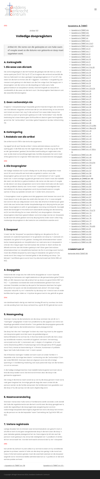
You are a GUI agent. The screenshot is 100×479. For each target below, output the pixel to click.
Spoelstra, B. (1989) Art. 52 (81, 160)
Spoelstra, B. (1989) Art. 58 (81, 173)
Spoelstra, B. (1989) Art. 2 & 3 (82, 43)
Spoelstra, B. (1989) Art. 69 (81, 202)
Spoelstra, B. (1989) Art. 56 (81, 168)
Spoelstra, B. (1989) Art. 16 (81, 75)
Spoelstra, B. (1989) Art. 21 (81, 86)
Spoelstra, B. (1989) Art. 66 (81, 194)
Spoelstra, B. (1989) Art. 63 (81, 186)
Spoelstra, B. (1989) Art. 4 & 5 (82, 46)
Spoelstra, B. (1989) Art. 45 (81, 144)
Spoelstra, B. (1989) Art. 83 (81, 234)
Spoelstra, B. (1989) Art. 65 (81, 192)
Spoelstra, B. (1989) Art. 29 (81, 104)
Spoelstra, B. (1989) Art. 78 (81, 224)
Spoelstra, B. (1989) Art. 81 (81, 229)
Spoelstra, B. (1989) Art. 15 (81, 73)
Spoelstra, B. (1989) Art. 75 (81, 216)
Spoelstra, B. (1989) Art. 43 (81, 139)
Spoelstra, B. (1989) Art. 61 (81, 181)
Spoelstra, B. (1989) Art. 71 (81, 208)
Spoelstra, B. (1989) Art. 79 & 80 (83, 226)
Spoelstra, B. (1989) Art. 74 (81, 213)
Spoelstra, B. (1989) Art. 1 (80, 41)
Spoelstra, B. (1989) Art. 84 (81, 237)
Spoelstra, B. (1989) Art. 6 (80, 49)
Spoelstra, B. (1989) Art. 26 (81, 96)
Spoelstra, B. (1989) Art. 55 (81, 165)
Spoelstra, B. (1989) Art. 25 (81, 94)
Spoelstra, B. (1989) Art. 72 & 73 (83, 210)
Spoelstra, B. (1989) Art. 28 (81, 102)
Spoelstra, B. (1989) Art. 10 (81, 59)
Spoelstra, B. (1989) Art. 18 (81, 81)
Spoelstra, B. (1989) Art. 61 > (53, 465)
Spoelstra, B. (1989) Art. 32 (81, 112)
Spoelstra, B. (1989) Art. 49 (81, 157)
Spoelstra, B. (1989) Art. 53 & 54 (83, 163)
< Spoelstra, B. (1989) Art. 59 (14, 465)
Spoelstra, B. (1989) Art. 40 (81, 131)
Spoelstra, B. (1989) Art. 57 (81, 171)
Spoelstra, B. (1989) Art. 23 (81, 91)
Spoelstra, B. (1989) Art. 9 (80, 57)
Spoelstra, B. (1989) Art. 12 (81, 65)
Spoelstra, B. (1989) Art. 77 (81, 221)
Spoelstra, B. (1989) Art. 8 (80, 54)
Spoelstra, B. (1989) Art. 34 (81, 118)
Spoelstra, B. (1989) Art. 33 (81, 115)
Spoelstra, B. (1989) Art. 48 (81, 155)
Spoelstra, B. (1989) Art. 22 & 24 (83, 88)
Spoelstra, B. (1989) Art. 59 (81, 176)
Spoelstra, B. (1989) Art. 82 (81, 231)
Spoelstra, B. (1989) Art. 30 (81, 107)
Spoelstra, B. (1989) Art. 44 (81, 141)
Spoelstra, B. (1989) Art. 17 (81, 78)
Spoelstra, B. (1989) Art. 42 (81, 136)
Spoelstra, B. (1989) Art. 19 (81, 83)
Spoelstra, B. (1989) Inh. (80, 30)
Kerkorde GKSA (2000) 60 (78, 253)
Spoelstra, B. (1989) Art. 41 (81, 133)
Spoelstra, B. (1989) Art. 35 (81, 120)
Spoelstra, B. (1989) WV (80, 33)
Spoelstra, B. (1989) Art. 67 (81, 197)
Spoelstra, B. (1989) (77, 25)
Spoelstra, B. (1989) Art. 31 (81, 110)
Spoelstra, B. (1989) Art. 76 (81, 218)
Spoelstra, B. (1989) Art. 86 (81, 242)
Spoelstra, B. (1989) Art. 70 (81, 205)
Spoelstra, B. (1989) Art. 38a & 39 (83, 128)
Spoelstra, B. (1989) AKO (80, 35)
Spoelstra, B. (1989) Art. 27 (81, 99)
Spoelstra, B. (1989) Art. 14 (81, 70)
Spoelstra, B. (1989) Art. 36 (81, 123)
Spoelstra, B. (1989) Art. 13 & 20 (83, 67)
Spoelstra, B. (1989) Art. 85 (81, 239)
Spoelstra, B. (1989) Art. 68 (81, 200)
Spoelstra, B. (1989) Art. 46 (81, 147)
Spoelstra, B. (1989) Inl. (79, 38)
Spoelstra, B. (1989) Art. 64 (81, 189)
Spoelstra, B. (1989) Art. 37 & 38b (83, 126)
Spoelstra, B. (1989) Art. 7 (80, 51)
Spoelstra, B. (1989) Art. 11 (80, 62)
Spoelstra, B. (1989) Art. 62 (81, 184)
